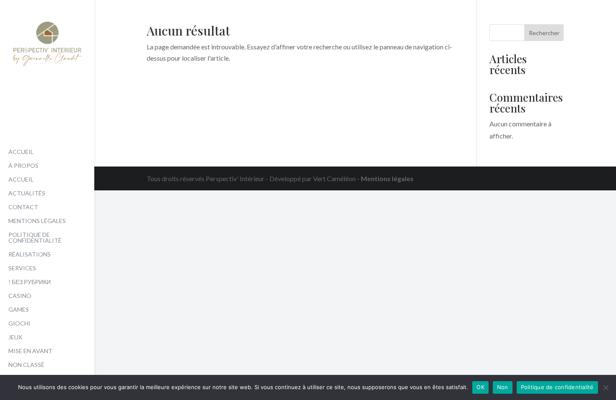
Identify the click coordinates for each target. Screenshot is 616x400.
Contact (23, 207)
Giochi (19, 324)
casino (19, 296)
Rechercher (544, 32)
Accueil (21, 152)
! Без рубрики (29, 282)
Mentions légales (37, 221)
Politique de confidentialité (35, 238)
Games (18, 310)
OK (480, 387)
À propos (23, 166)
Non (502, 387)
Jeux (15, 337)
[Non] (605, 387)
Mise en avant (30, 351)
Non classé (26, 365)
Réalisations (29, 254)
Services (22, 268)
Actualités (26, 193)
